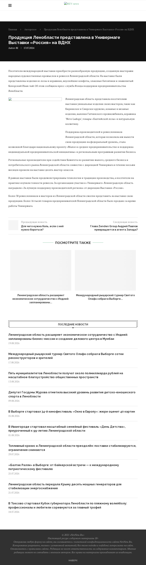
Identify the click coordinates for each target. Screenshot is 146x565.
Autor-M (13, 48)
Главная (12, 29)
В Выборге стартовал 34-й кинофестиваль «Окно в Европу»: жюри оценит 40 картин (71, 411)
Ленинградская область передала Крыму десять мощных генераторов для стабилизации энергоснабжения (64, 486)
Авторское (30, 29)
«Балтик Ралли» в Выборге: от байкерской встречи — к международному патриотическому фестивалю (63, 467)
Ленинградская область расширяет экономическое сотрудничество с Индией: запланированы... (40, 299)
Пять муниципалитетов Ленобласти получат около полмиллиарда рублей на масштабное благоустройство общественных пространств (65, 375)
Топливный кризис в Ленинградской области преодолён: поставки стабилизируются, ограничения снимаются (72, 447)
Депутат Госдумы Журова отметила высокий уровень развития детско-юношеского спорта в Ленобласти (71, 394)
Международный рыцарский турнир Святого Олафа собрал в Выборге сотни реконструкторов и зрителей (66, 356)
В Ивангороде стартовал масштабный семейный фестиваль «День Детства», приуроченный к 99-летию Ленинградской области (67, 428)
